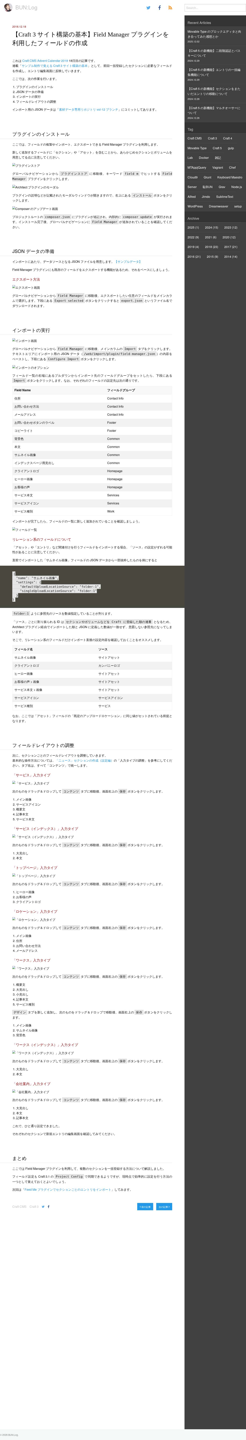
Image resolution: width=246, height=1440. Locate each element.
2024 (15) (211, 227)
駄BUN (208, 187)
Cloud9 (193, 177)
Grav (222, 187)
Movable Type (197, 148)
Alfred (192, 196)
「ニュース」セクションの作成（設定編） (84, 760)
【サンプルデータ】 (128, 261)
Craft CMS (19, 1206)
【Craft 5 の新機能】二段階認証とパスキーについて (214, 55)
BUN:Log (26, 7)
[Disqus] (92, 1269)
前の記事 (146, 1206)
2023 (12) (230, 227)
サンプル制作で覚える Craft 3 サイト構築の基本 (55, 65)
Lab (190, 157)
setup (238, 206)
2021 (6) (210, 237)
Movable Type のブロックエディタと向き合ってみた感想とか (214, 36)
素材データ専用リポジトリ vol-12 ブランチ (88, 109)
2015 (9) (212, 256)
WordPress (195, 206)
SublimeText (224, 196)
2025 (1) (193, 227)
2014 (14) (230, 256)
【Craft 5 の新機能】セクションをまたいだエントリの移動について (214, 93)
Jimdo (206, 196)
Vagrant (217, 167)
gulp (231, 148)
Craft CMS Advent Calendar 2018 (45, 60)
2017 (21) (230, 247)
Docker (204, 157)
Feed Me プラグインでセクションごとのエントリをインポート (68, 1189)
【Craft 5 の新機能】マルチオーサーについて (214, 112)
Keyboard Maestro (229, 177)
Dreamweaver (218, 206)
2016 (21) (194, 256)
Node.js (236, 187)
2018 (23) (211, 247)
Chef (232, 167)
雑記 (218, 157)
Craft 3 (34, 1206)
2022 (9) (193, 237)
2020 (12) (229, 237)
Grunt (207, 177)
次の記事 (164, 1206)
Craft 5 (217, 148)
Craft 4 (227, 138)
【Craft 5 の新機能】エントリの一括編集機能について (214, 74)
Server (192, 187)
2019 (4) (193, 247)
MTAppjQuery (197, 167)
